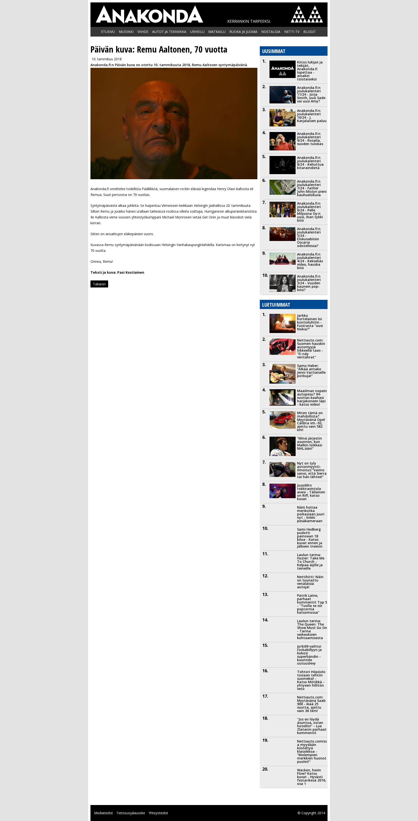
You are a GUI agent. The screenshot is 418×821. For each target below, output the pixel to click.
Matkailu (216, 31)
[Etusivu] (149, 14)
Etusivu (108, 31)
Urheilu (197, 31)
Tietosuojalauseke (130, 813)
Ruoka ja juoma (243, 31)
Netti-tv (291, 31)
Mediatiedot (103, 813)
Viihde (142, 31)
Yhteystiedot (158, 813)
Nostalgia (270, 31)
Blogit (309, 31)
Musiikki (126, 31)
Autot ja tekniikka (169, 31)
